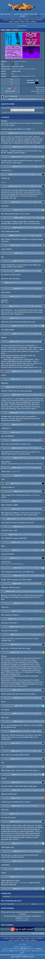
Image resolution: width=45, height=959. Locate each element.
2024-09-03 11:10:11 (30, 869)
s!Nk (40, 458)
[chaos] (43, 147)
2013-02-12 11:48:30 (29, 603)
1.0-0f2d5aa (14, 949)
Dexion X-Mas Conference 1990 (23, 69)
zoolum (39, 611)
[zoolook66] (43, 296)
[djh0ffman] (43, 558)
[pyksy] (43, 861)
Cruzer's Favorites (7, 904)
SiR (40, 869)
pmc (40, 491)
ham (40, 851)
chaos (40, 147)
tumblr (28, 112)
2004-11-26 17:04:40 (30, 218)
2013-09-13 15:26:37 (25, 627)
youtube (41, 91)
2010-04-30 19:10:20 (26, 483)
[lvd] (43, 705)
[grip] (43, 218)
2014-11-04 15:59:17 (26, 652)
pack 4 (3, 182)
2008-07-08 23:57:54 (28, 424)
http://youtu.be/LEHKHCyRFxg (12, 564)
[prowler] (43, 448)
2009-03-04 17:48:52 (27, 448)
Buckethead (38, 174)
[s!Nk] (43, 458)
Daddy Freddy (37, 519)
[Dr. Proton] (43, 412)
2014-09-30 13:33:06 (26, 644)
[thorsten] (43, 157)
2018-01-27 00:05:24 (27, 774)
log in (35, 933)
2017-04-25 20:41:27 (26, 731)
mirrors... (41, 93)
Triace (40, 713)
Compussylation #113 (27, 76)
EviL (40, 721)
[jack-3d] (43, 509)
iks (11, 14)
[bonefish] (43, 652)
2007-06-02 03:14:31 (28, 326)
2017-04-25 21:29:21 (27, 743)
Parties (26, 19)
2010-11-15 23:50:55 (24, 534)
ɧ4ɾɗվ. (39, 371)
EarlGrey (39, 245)
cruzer (40, 583)
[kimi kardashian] (43, 591)
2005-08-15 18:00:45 (26, 245)
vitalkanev (38, 814)
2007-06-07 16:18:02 (28, 334)
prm (40, 210)
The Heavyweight (36, 282)
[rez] (43, 253)
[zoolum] (43, 611)
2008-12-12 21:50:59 (27, 432)
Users (32, 19)
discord (41, 951)
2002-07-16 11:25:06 (28, 147)
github (43, 955)
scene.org (41, 14)
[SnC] (43, 698)
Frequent (39, 483)
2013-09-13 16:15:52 (26, 634)
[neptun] (43, 440)
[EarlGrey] (43, 245)
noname (39, 743)
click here (25, 918)
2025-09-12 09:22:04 (28, 888)
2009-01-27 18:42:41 (28, 440)
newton (6, 96)
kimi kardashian (36, 591)
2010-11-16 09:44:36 (27, 542)
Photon (39, 774)
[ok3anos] (43, 759)
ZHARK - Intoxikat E (20, 882)
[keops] (43, 166)
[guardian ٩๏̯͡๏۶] (43, 766)
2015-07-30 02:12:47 (28, 690)
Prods (12, 19)
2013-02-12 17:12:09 (27, 611)
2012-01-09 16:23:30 (29, 568)
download (40, 87)
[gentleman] (43, 341)
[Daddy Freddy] (43, 519)
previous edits (22, 920)
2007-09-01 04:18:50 (25, 341)
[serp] (43, 603)
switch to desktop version (22, 947)
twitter (16, 112)
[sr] (43, 271)
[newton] (2, 96)
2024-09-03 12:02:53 (26, 877)
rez (41, 253)
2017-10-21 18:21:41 (22, 766)
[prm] (43, 210)
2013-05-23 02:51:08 (24, 619)
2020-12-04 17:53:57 (26, 821)
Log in (5, 19)
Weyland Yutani (36, 387)
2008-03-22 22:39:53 (25, 412)
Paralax (39, 202)
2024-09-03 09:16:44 (28, 861)
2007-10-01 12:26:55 (28, 395)
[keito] (43, 526)
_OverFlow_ (38, 133)
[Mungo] (43, 326)
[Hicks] (43, 888)
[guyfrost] (43, 798)
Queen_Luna (37, 619)
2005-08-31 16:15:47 (30, 253)
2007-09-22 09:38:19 (22, 387)
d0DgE (39, 501)
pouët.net (6, 949)
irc (24, 953)
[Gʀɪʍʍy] (43, 432)
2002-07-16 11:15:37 (24, 133)
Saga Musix (38, 534)
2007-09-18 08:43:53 (28, 371)
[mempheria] (43, 235)
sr (41, 271)
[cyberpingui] (43, 306)
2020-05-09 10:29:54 (27, 798)
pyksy (40, 861)
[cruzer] (43, 583)
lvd (41, 705)
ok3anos (39, 759)
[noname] (43, 743)
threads (40, 112)
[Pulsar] (43, 334)
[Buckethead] (43, 174)
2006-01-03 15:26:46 (31, 271)
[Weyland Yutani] (43, 387)
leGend (39, 542)
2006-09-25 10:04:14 (25, 296)
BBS (22, 21)
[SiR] (43, 869)
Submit (33, 21)
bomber (39, 99)
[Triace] (43, 713)
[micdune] (43, 379)
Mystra (39, 550)
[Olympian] (43, 877)
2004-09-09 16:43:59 (30, 210)
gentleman (38, 341)
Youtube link (15, 471)
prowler (39, 448)
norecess (39, 634)
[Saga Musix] (43, 534)
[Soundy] (43, 782)
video (6, 302)
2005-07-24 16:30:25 (28, 227)
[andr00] (43, 790)
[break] (43, 227)
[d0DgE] (43, 501)
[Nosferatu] (43, 821)
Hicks (40, 888)
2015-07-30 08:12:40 (29, 698)
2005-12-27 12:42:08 (28, 261)
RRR (40, 288)
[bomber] (44, 99)
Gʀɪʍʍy (39, 432)
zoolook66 (38, 296)
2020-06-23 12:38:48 (25, 814)
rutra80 (39, 806)
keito (40, 526)
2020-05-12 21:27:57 (27, 806)
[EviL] (43, 721)
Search (16, 21)
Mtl (41, 475)
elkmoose (38, 318)
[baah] (43, 575)
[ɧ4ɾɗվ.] (43, 371)
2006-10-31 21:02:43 (25, 306)
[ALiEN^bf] (1, 896)
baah (40, 575)
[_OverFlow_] (43, 133)
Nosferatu (38, 821)
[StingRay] (43, 731)
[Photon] (43, 774)
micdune (39, 379)
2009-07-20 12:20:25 (29, 458)
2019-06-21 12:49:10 (27, 782)
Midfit (40, 261)
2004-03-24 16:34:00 (28, 166)
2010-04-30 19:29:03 (29, 491)
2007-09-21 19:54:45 (26, 379)
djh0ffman (38, 558)
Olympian (38, 877)
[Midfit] (43, 261)
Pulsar (39, 334)
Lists (10, 21)
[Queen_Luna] (43, 619)
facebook (10, 112)
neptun (39, 440)
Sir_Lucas (38, 627)
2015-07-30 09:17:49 (30, 705)
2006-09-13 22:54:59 (29, 288)
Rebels (24, 30)
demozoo (40, 89)
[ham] (43, 851)
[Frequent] (43, 483)
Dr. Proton (38, 412)
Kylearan (39, 644)
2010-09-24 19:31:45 (27, 509)
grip (40, 218)
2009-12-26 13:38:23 (30, 475)
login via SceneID (26, 929)
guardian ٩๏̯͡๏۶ (37, 766)
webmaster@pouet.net (31, 955)
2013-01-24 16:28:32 (22, 591)
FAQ (27, 21)
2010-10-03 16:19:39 (23, 519)
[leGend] (43, 542)
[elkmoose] (43, 318)
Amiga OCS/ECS (19, 61)
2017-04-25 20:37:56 (29, 721)
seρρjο (39, 395)
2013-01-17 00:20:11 (28, 583)
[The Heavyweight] (43, 282)
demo (15, 64)
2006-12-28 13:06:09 (26, 318)
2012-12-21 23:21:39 (29, 575)
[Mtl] (43, 475)
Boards (39, 19)
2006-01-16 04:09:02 (21, 282)
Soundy (39, 782)
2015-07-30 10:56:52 (28, 713)
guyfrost (39, 798)
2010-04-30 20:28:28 (28, 501)
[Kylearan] (43, 644)
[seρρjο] (43, 395)
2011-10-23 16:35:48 (26, 558)
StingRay (39, 731)
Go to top (22, 944)
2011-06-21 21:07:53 (27, 550)
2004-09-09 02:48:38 (24, 186)
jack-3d (39, 509)
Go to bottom (22, 26)
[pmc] (43, 491)
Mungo (39, 326)
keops (40, 166)
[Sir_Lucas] (43, 627)
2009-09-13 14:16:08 (28, 468)
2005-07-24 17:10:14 (25, 235)
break (40, 227)
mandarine (30, 949)
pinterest (22, 112)
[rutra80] (43, 806)
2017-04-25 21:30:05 (27, 751)
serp (40, 603)
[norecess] (43, 634)
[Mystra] (43, 550)
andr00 (39, 790)
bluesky (34, 112)
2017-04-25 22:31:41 (26, 759)
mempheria (38, 235)
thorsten (39, 157)
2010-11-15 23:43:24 (29, 526)
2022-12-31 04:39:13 (29, 851)
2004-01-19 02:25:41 (27, 157)
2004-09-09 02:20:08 (24, 174)
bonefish (39, 652)
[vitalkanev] (43, 814)
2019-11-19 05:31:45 (28, 790)
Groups (19, 19)
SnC (40, 698)
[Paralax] (43, 202)
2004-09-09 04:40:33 (27, 202)
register (41, 933)
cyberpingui (38, 306)
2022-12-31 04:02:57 (27, 843)
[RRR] (43, 288)
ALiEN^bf (6, 896)
